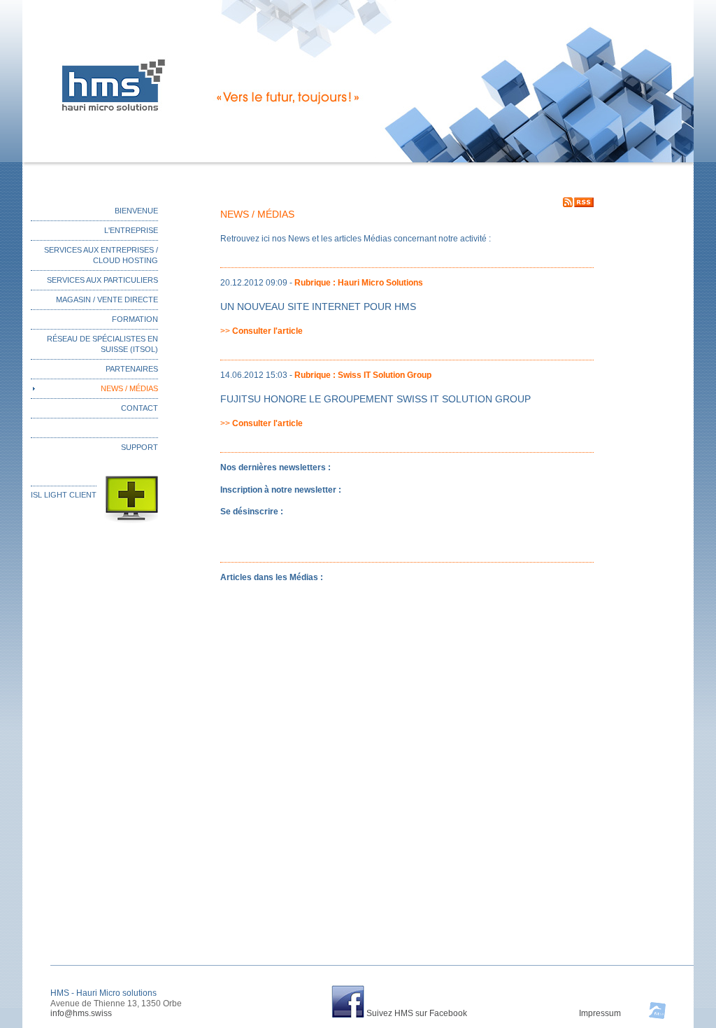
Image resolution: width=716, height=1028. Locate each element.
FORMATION (135, 319)
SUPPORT (139, 447)
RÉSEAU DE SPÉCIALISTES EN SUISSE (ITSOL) (102, 344)
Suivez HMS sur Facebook (416, 1013)
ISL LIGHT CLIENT (63, 495)
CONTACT (139, 408)
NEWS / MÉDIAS (129, 388)
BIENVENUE (136, 210)
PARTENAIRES (132, 369)
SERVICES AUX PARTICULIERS (102, 280)
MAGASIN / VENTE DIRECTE (107, 299)
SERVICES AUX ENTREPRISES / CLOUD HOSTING (101, 255)
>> (261, 331)
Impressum (600, 1013)
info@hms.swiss (81, 1013)
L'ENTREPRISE (131, 230)
